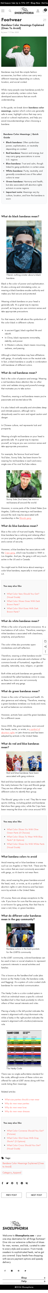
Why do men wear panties (17, 1103)
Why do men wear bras (16, 1107)
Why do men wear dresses (17, 1111)
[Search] (10, 11)
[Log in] (37, 10)
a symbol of (34, 729)
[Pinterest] (12, 1183)
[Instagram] (11, 1270)
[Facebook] (2, 1183)
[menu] (2, 10)
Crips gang (10, 552)
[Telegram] (22, 1183)
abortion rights (8, 732)
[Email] (27, 1183)
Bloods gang (25, 518)
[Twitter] (7, 1183)
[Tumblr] (17, 1183)
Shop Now (35, 3)
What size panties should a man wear (22, 1099)
